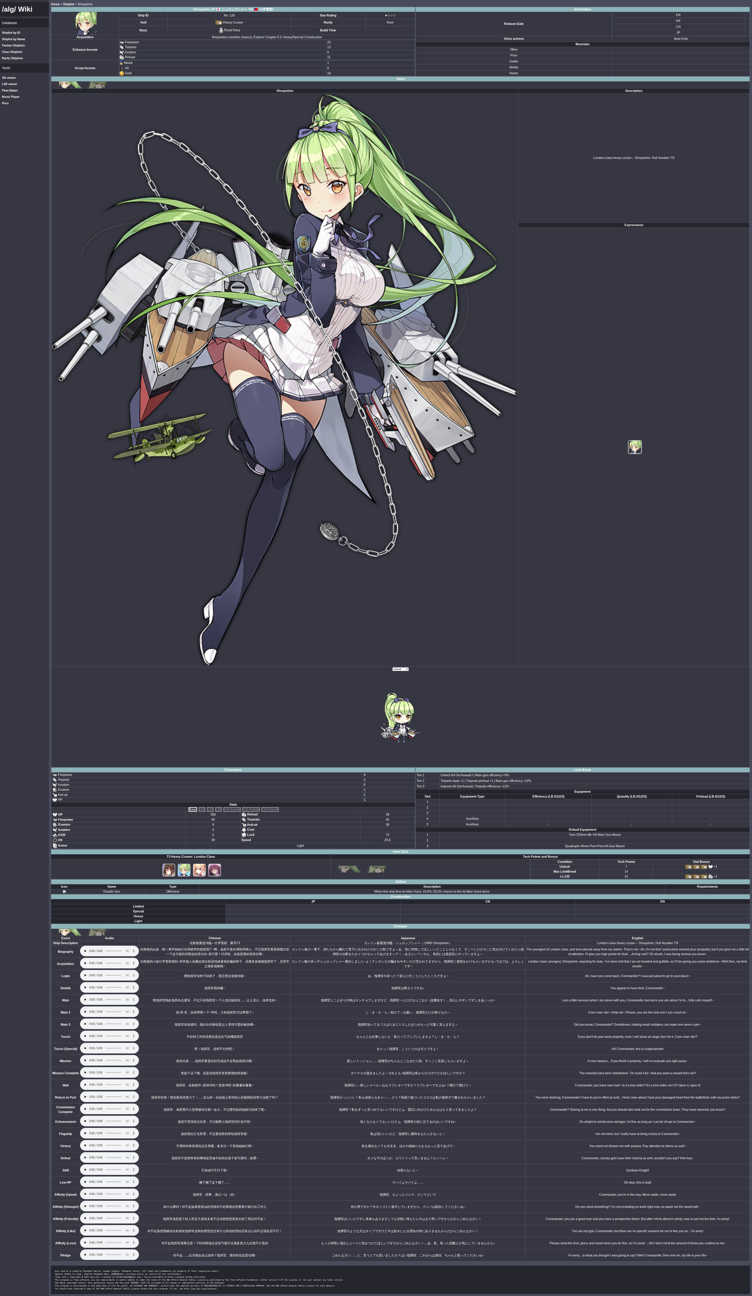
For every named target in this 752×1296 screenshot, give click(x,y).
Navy (143, 30)
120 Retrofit (251, 809)
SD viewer (9, 77)
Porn (5, 103)
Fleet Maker (10, 90)
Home (55, 4)
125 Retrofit (270, 809)
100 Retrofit (232, 809)
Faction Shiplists (13, 45)
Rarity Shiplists (12, 58)
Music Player (11, 96)
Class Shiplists (12, 51)
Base (192, 809)
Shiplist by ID (11, 32)
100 (202, 809)
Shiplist (68, 4)
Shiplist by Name (13, 39)
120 (210, 809)
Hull (143, 22)
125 (218, 809)
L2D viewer (9, 84)
